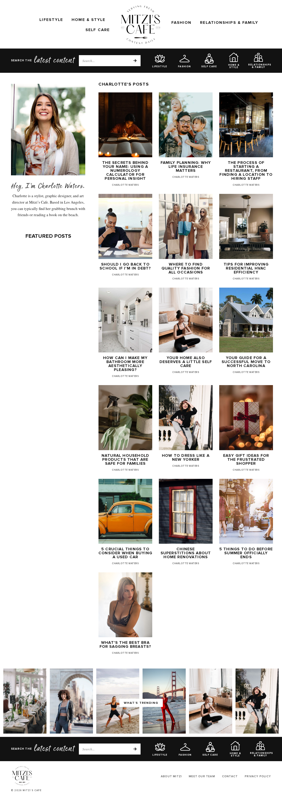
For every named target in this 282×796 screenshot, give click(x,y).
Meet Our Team (202, 776)
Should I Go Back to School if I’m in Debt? (125, 266)
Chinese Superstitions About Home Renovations (186, 553)
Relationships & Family (229, 22)
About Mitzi (171, 776)
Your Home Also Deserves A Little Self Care (186, 361)
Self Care (97, 29)
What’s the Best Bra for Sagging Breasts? (125, 644)
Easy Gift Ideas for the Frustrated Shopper (246, 459)
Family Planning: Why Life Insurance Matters (186, 166)
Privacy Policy (258, 776)
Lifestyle (51, 19)
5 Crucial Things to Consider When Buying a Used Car (125, 553)
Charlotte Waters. (61, 187)
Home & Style (88, 19)
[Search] (135, 60)
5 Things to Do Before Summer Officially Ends (246, 553)
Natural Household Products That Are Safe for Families (125, 459)
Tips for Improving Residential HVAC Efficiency (246, 268)
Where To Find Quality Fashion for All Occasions (185, 268)
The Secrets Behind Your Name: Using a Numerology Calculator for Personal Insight (125, 170)
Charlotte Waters (125, 185)
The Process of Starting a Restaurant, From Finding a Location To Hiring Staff (246, 170)
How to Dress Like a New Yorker (186, 457)
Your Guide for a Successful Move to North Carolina (246, 361)
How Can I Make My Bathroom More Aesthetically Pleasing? (125, 363)
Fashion (181, 22)
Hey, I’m (23, 187)
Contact (230, 776)
